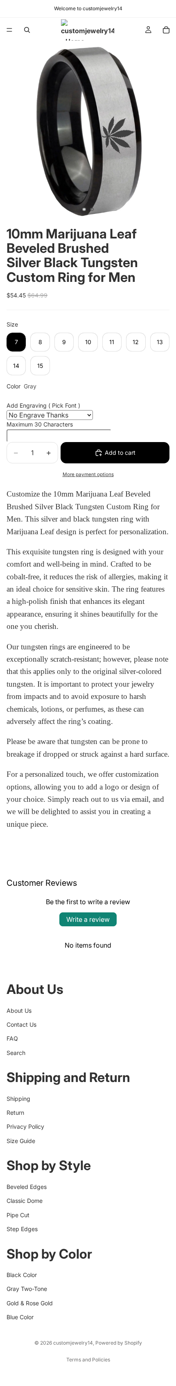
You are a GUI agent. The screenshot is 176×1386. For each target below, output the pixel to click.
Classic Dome (25, 1200)
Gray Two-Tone (27, 1288)
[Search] (27, 30)
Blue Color (20, 1316)
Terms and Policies (88, 1360)
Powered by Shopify (118, 1343)
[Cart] (166, 30)
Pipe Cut (18, 1214)
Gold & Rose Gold (30, 1303)
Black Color (22, 1274)
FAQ (12, 1038)
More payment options (88, 474)
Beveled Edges (27, 1186)
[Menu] (9, 29)
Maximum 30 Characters (40, 424)
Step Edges (22, 1228)
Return (15, 1112)
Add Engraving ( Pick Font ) (43, 405)
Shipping (18, 1098)
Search (16, 1052)
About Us (19, 1010)
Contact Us (21, 1024)
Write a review (88, 919)
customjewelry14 (73, 1343)
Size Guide (21, 1140)
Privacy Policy (25, 1126)
